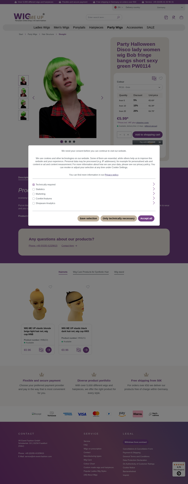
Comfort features (44, 198)
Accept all (146, 218)
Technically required (45, 184)
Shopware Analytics (45, 203)
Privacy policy (111, 175)
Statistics (40, 189)
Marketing (40, 194)
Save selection (88, 218)
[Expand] (154, 184)
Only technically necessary (119, 218)
